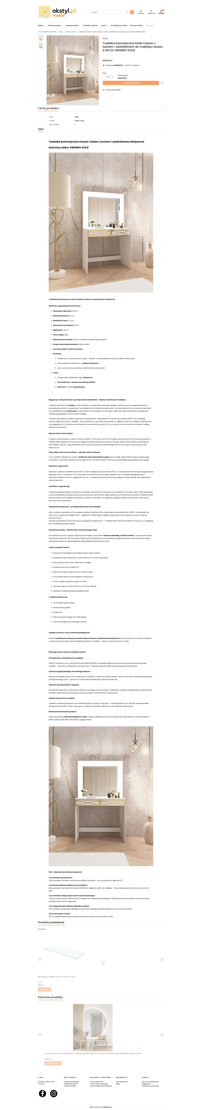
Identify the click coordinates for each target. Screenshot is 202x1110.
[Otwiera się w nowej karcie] (42, 1093)
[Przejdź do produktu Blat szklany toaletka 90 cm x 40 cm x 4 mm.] (64, 951)
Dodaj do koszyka (130, 83)
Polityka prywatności (150, 1086)
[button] (132, 12)
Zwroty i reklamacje (150, 1081)
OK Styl (105, 38)
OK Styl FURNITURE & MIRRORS (47, 32)
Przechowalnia (70, 1086)
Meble (60, 32)
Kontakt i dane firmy (46, 1081)
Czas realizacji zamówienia (101, 1086)
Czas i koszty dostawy (99, 1084)
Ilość (104, 73)
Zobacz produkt (53, 1063)
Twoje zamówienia (71, 1081)
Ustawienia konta (71, 1084)
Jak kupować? (122, 1081)
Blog (118, 1084)
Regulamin (146, 1084)
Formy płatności (96, 1081)
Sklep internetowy (100, 1107)
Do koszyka (44, 989)
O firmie (41, 1084)
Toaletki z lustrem (70, 32)
